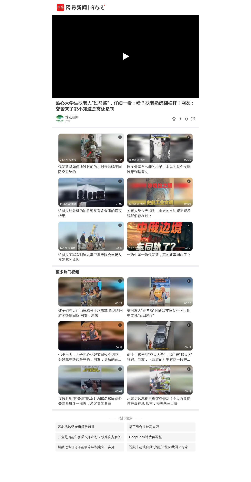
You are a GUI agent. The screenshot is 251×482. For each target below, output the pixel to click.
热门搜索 (125, 418)
